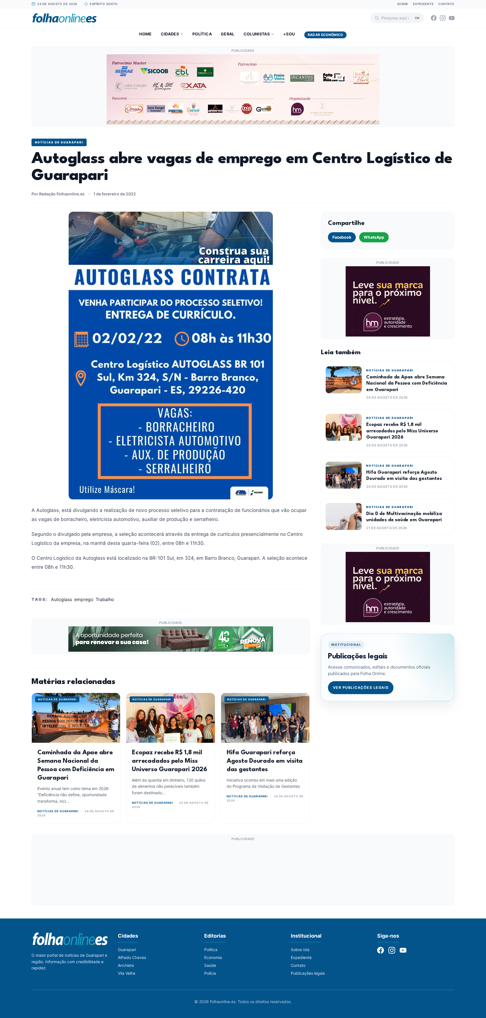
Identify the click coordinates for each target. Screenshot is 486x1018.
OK (417, 18)
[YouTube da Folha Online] (451, 18)
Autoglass (61, 599)
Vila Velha (126, 973)
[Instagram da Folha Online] (443, 18)
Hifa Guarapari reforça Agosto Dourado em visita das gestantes (265, 761)
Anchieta (126, 965)
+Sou (289, 33)
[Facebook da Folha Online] (433, 18)
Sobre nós (300, 949)
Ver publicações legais (361, 687)
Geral (228, 33)
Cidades (170, 33)
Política (202, 33)
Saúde (210, 965)
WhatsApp (374, 237)
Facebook (341, 237)
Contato (446, 4)
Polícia (210, 973)
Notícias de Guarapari (59, 142)
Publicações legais (308, 973)
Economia (213, 957)
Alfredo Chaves (132, 957)
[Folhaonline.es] (65, 18)
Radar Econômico (325, 35)
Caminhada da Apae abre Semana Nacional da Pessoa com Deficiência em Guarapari (406, 383)
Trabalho (105, 599)
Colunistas (257, 33)
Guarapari (127, 949)
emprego (83, 599)
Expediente (423, 4)
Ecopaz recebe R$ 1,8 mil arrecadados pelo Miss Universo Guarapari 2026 (169, 761)
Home (145, 33)
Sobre (402, 4)
